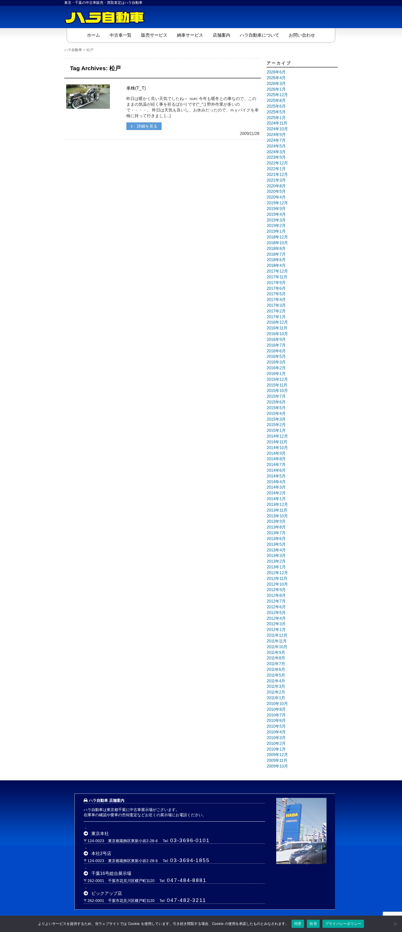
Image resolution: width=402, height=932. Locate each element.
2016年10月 (277, 334)
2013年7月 (276, 533)
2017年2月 (276, 311)
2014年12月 (277, 436)
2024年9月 (276, 134)
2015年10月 (277, 390)
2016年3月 (276, 362)
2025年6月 (276, 106)
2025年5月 (276, 112)
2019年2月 (276, 225)
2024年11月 (277, 123)
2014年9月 (276, 453)
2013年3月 (276, 555)
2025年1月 (276, 118)
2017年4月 (276, 299)
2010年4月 (276, 732)
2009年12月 (277, 755)
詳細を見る (147, 126)
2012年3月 (276, 624)
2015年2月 (276, 425)
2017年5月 (276, 294)
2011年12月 (277, 635)
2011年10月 (277, 647)
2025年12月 (277, 95)
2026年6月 (276, 72)
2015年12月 (277, 379)
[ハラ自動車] (105, 16)
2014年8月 (276, 459)
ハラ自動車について (259, 35)
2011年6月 (276, 669)
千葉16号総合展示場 (111, 873)
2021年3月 (276, 180)
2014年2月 (276, 493)
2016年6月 (276, 351)
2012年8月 (276, 595)
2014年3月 (276, 487)
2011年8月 (276, 658)
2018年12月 (277, 237)
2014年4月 (276, 482)
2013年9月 (276, 521)
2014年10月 (277, 448)
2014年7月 (276, 464)
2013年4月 (276, 550)
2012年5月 (276, 612)
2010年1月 (276, 749)
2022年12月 (277, 163)
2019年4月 (276, 214)
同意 (298, 923)
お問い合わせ (302, 35)
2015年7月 (276, 396)
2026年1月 (276, 89)
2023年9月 (276, 157)
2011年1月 (276, 698)
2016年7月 (276, 345)
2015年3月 (276, 419)
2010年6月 (276, 720)
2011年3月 (276, 686)
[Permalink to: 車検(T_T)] (88, 106)
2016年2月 (276, 368)
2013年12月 (277, 504)
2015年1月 (276, 430)
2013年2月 (276, 561)
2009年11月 (277, 760)
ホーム (93, 35)
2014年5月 (276, 476)
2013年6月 (276, 538)
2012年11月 (277, 578)
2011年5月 (276, 675)
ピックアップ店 (106, 893)
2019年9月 (276, 209)
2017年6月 (276, 288)
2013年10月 (277, 516)
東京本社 (100, 833)
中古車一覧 (121, 35)
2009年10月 (277, 766)
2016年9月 (276, 339)
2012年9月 (276, 590)
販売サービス (154, 35)
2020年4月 (276, 197)
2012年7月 (276, 601)
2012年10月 (277, 584)
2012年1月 (276, 629)
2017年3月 (276, 305)
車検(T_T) (136, 87)
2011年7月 (276, 664)
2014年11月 (277, 442)
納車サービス (190, 35)
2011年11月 (277, 641)
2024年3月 (276, 152)
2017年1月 (276, 317)
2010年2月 (276, 743)
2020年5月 (276, 191)
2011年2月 (276, 692)
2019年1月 (276, 231)
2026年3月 (276, 83)
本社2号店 (101, 853)
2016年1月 (276, 373)
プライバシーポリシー (343, 923)
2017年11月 (277, 277)
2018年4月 (276, 265)
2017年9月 (276, 283)
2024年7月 (276, 140)
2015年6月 (276, 402)
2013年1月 (276, 567)
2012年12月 (277, 573)
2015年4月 (276, 413)
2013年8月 (276, 527)
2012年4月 (276, 618)
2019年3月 (276, 220)
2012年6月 (276, 607)
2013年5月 (276, 544)
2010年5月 (276, 726)
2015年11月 (277, 385)
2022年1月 (276, 169)
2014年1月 (276, 499)
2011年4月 (276, 681)
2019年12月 (277, 203)
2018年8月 (276, 248)
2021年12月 (277, 174)
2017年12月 (277, 271)
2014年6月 (276, 470)
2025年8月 (276, 100)
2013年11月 (277, 510)
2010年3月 (276, 738)
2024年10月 (277, 129)
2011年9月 (276, 652)
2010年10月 (277, 703)
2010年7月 (276, 715)
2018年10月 (277, 243)
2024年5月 (276, 146)
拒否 (313, 923)
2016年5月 (276, 356)
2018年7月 (276, 254)
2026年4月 (276, 78)
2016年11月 (277, 328)
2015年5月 (276, 408)
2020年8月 (276, 186)
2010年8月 (276, 709)
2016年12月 (277, 322)
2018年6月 (276, 260)
